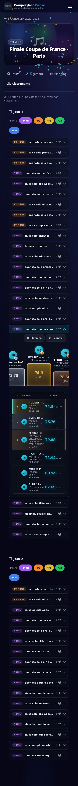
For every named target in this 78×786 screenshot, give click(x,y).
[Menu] (70, 6)
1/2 (38, 120)
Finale (25, 120)
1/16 (14, 130)
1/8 (60, 120)
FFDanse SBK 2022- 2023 (23, 18)
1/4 (49, 120)
